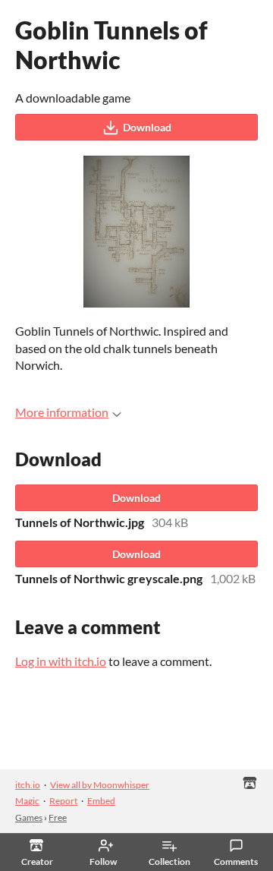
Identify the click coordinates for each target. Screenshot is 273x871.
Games (28, 817)
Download (147, 127)
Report (63, 800)
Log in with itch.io (60, 661)
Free (58, 817)
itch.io (27, 785)
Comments (236, 861)
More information (61, 412)
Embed (101, 800)
